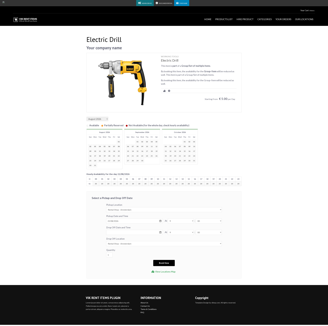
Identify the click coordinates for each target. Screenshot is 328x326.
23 (90, 161)
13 (128, 151)
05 (156, 142)
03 (147, 142)
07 (133, 146)
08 (137, 146)
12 (156, 146)
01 (137, 142)
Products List (224, 19)
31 (95, 165)
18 (152, 151)
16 (142, 151)
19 (156, 151)
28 (114, 161)
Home (207, 19)
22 (119, 156)
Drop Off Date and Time (118, 227)
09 (142, 146)
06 (128, 146)
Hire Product (245, 19)
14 (133, 151)
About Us (144, 303)
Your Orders (283, 19)
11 (152, 146)
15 (137, 151)
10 (147, 146)
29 (119, 161)
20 (128, 156)
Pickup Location (114, 204)
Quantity (110, 250)
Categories (264, 19)
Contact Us (145, 306)
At (166, 220)
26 (104, 161)
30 (90, 165)
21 (133, 156)
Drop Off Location (115, 238)
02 (142, 142)
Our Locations (304, 19)
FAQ (142, 312)
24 (95, 161)
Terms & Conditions (149, 309)
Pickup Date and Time (117, 216)
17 (147, 151)
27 (109, 161)
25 (100, 161)
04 (152, 142)
